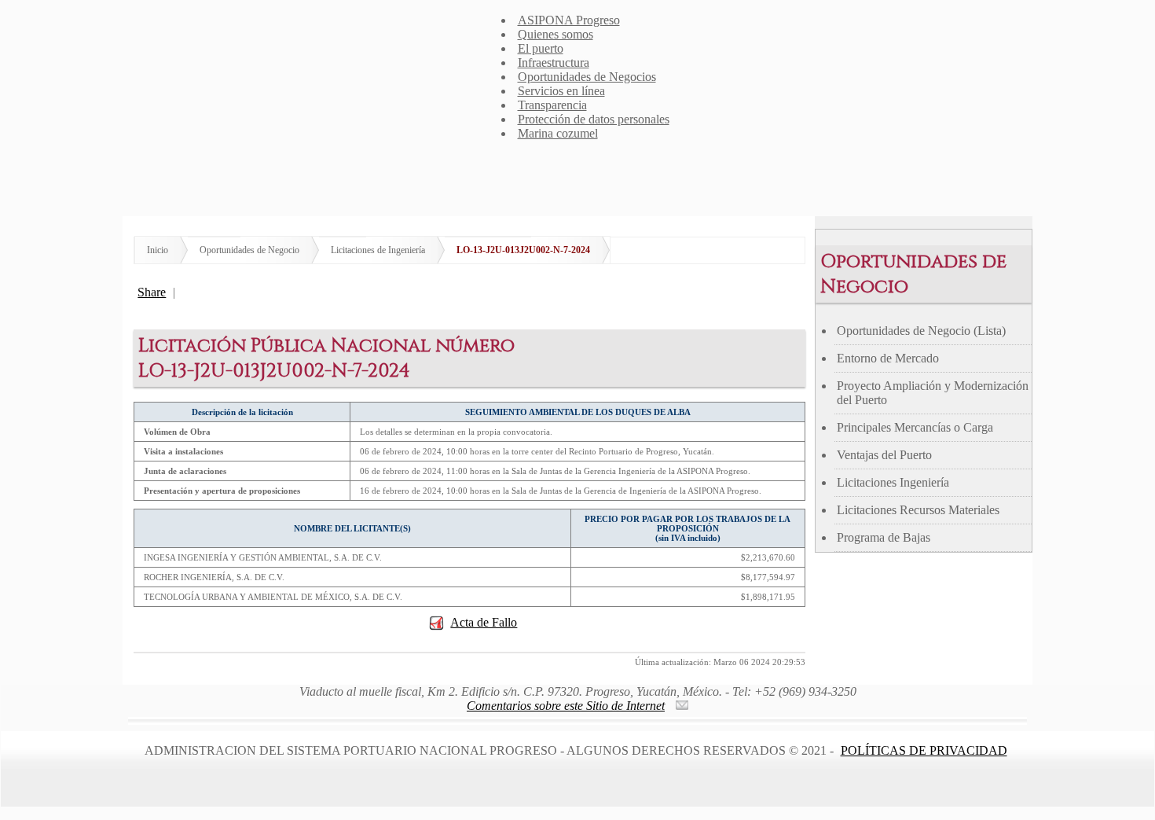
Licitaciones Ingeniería (893, 482)
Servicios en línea (561, 90)
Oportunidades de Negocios (587, 76)
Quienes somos (555, 34)
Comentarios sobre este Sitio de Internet (566, 705)
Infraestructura (553, 62)
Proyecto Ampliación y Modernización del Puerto (932, 392)
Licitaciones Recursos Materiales (918, 510)
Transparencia (552, 105)
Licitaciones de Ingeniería (378, 250)
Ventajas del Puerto (884, 454)
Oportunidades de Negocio (249, 250)
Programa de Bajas (883, 537)
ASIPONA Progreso (569, 20)
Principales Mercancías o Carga (915, 427)
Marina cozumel (558, 133)
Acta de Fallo (483, 622)
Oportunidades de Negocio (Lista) (921, 330)
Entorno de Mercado (888, 358)
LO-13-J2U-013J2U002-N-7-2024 (523, 250)
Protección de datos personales (593, 119)
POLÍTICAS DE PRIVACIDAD (924, 750)
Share (152, 292)
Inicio (157, 250)
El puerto (540, 48)
